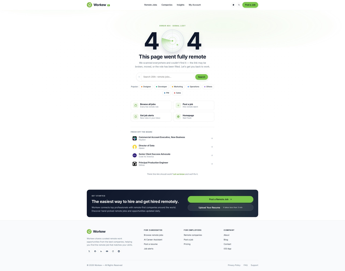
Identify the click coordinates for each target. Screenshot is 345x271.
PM (167, 93)
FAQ (246, 265)
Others (209, 87)
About (226, 235)
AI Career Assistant (153, 239)
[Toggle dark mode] (233, 5)
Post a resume (151, 244)
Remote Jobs (150, 5)
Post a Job (250, 5)
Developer (162, 87)
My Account (195, 5)
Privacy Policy (234, 265)
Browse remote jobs (153, 235)
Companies (166, 5)
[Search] (239, 5)
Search (201, 77)
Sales (178, 93)
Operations (194, 87)
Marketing (178, 87)
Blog (226, 239)
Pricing (187, 244)
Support (254, 265)
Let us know (179, 174)
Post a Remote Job (218, 199)
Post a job (188, 239)
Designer (147, 87)
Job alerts (148, 248)
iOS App (227, 248)
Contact (227, 244)
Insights (180, 5)
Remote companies (193, 235)
